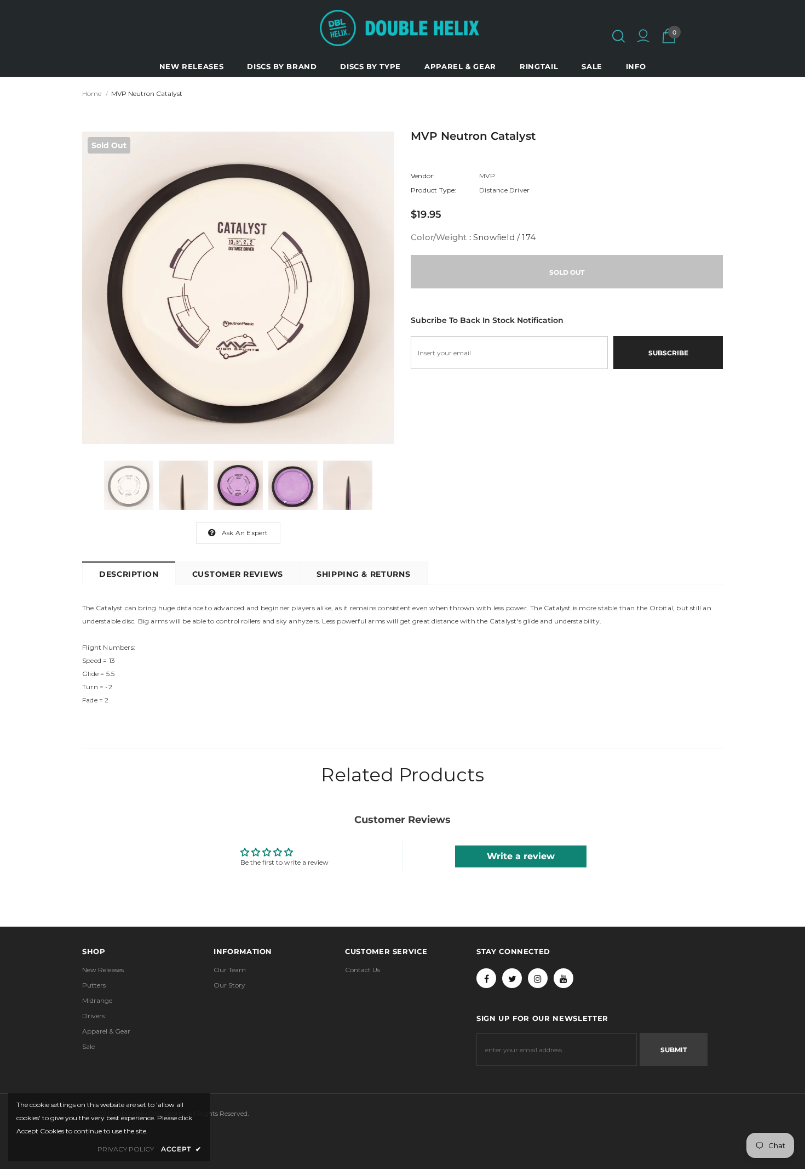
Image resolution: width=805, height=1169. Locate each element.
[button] (618, 36)
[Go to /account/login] (643, 37)
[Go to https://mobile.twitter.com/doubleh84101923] (512, 978)
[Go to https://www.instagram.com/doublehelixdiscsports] (538, 978)
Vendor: (423, 176)
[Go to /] (399, 28)
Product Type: (434, 190)
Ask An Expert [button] (245, 533)
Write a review (521, 856)
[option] (238, 288)
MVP (487, 176)
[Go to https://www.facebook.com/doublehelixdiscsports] (486, 978)
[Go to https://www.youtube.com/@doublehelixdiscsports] (563, 978)
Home (91, 93)
